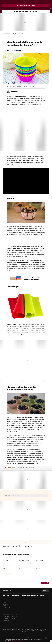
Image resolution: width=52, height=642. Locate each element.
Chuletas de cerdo (37, 541)
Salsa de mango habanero (25, 541)
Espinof (23, 600)
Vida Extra (14, 600)
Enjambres (22, 566)
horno (22, 33)
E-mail (24, 50)
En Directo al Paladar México (30, 276)
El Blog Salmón (15, 616)
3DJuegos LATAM (16, 629)
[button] (14, 91)
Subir (44, 590)
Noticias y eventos (24, 560)
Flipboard (22, 50)
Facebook (18, 50)
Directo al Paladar (35, 597)
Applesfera (5, 602)
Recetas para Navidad (8, 566)
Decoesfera (5, 618)
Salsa (20, 568)
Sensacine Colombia (24, 632)
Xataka (4, 597)
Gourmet (5, 560)
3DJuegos (14, 597)
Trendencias (6, 616)
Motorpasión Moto (44, 600)
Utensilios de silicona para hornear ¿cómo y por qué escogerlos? (33, 278)
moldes (32, 467)
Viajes (15, 11)
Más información (18, 640)
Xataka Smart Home (6, 605)
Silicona (26, 467)
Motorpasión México (43, 630)
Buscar (44, 582)
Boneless (45, 541)
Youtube (17, 546)
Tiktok (32, 546)
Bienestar (38, 566)
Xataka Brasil (6, 631)
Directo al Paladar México (35, 630)
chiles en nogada (15, 33)
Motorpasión (43, 597)
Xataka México (6, 629)
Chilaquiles (15, 541)
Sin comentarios (12, 50)
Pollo (4, 568)
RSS (23, 546)
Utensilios (19, 467)
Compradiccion (6, 620)
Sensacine (24, 597)
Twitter (20, 50)
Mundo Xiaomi (6, 607)
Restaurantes (39, 560)
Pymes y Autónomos (15, 619)
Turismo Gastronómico (25, 563)
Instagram (20, 546)
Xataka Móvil (6, 600)
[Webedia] (7, 590)
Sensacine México (26, 629)
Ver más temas (7, 574)
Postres (35, 11)
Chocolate (38, 568)
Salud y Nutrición (7, 563)
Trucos (21, 11)
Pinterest (26, 546)
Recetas (28, 11)
